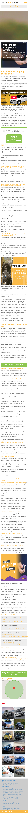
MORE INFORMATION (14, 365)
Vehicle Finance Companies (9, 780)
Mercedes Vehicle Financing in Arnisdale (13, 789)
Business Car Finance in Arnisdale (11, 808)
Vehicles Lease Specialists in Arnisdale (12, 805)
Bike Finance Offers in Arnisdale (11, 785)
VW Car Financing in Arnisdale (10, 798)
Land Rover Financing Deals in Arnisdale (13, 791)
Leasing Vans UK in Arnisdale (10, 783)
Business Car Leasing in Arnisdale (11, 802)
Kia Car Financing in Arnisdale (10, 797)
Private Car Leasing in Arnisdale (11, 803)
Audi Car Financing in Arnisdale (11, 788)
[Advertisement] (14, 26)
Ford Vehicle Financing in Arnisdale (12, 792)
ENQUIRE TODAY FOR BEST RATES (14, 674)
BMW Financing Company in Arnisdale (12, 794)
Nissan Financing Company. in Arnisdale (13, 795)
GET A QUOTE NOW (14, 138)
